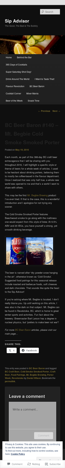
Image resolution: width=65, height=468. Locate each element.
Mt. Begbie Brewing (37, 195)
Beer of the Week (14, 100)
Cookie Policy (18, 454)
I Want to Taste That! (44, 78)
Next (56, 111)
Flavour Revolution (15, 86)
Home (9, 57)
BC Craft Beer (12, 371)
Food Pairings (18, 374)
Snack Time (33, 100)
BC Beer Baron (37, 86)
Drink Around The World (17, 78)
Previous (44, 111)
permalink (10, 381)
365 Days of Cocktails (16, 64)
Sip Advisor (17, 21)
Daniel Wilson (34, 378)
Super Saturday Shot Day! (18, 71)
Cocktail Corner (13, 93)
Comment (43, 435)
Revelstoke (17, 378)
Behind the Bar (24, 57)
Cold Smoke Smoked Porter (35, 371)
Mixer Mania (32, 93)
